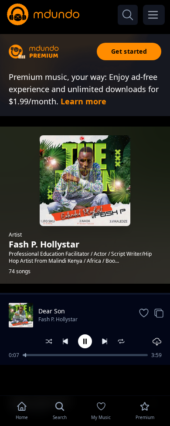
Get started (129, 51)
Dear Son (51, 311)
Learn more (83, 101)
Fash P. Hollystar (58, 319)
